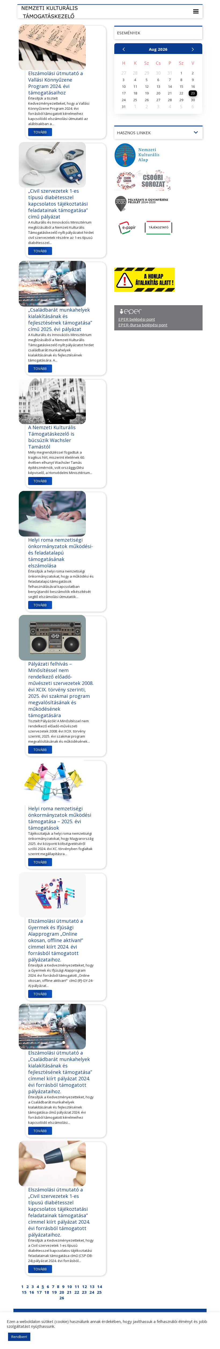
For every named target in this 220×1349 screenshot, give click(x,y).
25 (99, 1292)
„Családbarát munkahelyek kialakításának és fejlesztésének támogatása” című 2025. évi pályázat (60, 319)
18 (46, 1292)
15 (24, 1292)
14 (99, 1286)
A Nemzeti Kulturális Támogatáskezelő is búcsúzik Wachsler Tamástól (52, 437)
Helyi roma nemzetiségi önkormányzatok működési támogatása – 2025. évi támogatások (59, 818)
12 (84, 1286)
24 (91, 1292)
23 (84, 1292)
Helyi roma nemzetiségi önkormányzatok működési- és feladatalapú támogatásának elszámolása (60, 553)
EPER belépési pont (136, 319)
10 (69, 1286)
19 (54, 1292)
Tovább (40, 132)
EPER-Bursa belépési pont (142, 324)
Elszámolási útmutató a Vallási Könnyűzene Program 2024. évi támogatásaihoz (55, 83)
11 (77, 1286)
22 (76, 1292)
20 (61, 1292)
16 (31, 1292)
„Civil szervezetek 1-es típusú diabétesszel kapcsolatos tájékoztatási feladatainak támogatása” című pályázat (58, 204)
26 (61, 1297)
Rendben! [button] (19, 1336)
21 (69, 1292)
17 (39, 1292)
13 (92, 1286)
